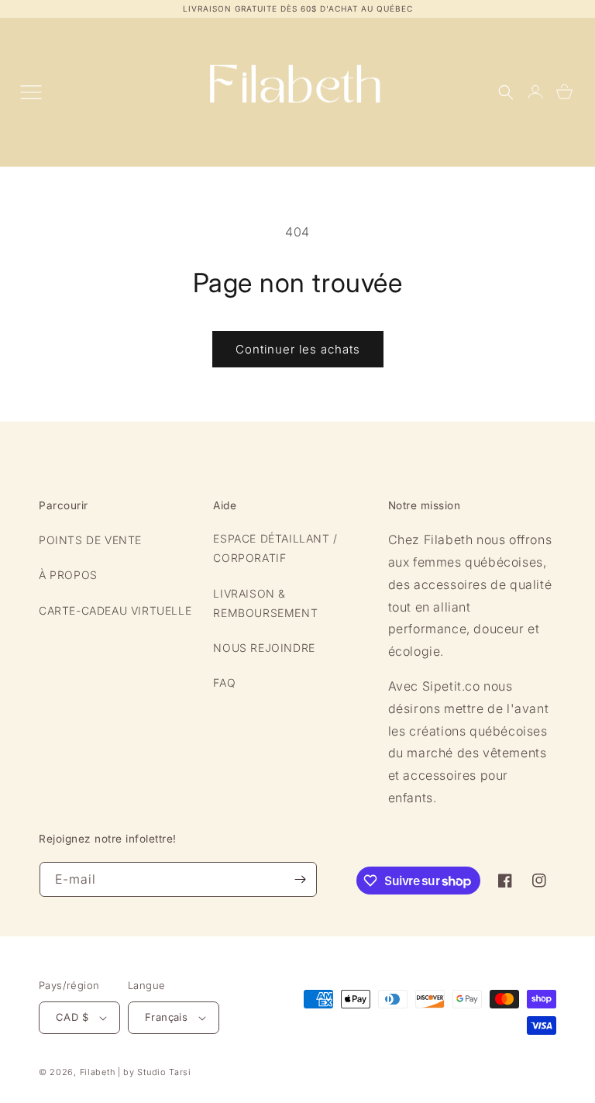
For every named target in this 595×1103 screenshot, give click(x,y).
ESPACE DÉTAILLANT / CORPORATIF (275, 548)
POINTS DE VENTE (90, 539)
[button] (506, 92)
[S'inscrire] (300, 879)
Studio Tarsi (164, 1072)
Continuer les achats (298, 349)
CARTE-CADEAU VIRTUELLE (115, 610)
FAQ (224, 682)
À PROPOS (68, 574)
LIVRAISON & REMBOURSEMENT (265, 603)
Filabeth (97, 1072)
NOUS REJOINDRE (264, 647)
